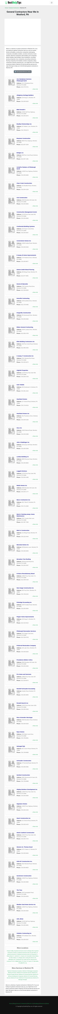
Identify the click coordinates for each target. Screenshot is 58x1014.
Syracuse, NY (33, 959)
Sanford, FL (17, 956)
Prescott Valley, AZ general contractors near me (17, 950)
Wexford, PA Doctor (12, 972)
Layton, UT (30, 961)
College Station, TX (19, 961)
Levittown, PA (10, 961)
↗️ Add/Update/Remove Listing (23, 71)
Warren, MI (33, 957)
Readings (36, 1003)
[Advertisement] (23, 32)
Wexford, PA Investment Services (24, 972)
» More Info (35, 89)
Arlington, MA (22, 957)
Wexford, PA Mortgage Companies (30, 971)
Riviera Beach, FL (10, 956)
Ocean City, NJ (27, 959)
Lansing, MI (27, 957)
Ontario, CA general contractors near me (22, 952)
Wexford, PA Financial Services (25, 974)
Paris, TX (26, 961)
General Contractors (14, 8)
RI (13, 961)
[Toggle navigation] (52, 2)
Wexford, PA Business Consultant (14, 971)
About (47, 1003)
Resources (42, 1003)
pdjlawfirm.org (23, 963)
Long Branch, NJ (19, 959)
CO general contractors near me (24, 954)
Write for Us (30, 1003)
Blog (14, 1003)
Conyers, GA (23, 956)
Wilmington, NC (11, 959)
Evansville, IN (29, 956)
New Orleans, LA (14, 957)
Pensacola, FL (34, 954)
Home (6, 8)
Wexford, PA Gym (15, 978)
